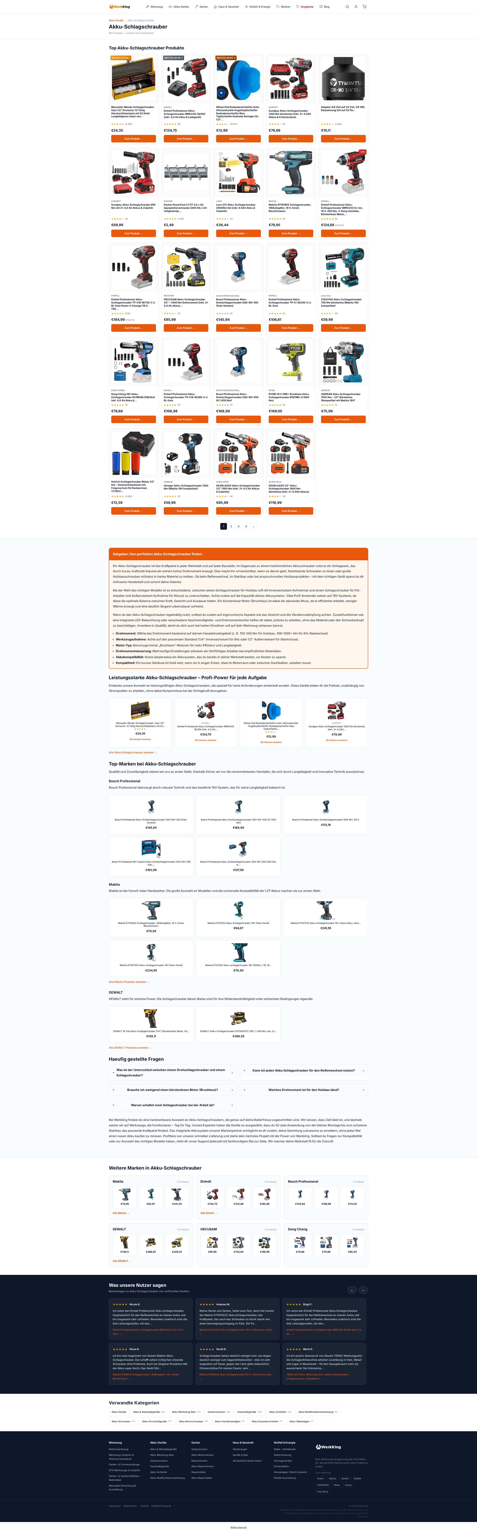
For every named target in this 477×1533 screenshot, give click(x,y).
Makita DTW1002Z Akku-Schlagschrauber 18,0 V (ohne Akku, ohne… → (237, 1331)
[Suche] (347, 6)
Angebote (307, 6)
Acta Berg (322, 1491)
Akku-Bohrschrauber (193, 1421)
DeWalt (357, 1478)
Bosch (320, 1478)
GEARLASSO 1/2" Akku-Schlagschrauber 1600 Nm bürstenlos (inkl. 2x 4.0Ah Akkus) (289, 488)
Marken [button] (285, 6)
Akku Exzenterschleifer (267, 1421)
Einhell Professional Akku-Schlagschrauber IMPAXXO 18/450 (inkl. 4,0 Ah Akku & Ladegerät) (184, 114)
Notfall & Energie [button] (259, 6)
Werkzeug (115, 1442)
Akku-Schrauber (123, 1421)
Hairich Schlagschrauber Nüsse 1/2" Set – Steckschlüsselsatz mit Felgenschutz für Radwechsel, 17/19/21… (132, 486)
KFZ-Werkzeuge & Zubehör (124, 1470)
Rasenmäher (198, 1472)
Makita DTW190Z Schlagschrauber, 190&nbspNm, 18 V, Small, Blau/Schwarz (290, 207)
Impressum (115, 1505)
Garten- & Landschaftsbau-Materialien (124, 1477)
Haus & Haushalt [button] (228, 6)
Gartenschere (199, 1449)
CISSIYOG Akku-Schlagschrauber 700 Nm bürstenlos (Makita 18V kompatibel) (341, 302)
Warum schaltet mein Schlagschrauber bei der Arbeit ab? (172, 1105)
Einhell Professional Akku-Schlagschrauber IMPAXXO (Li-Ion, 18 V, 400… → (148, 1331)
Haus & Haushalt (243, 1442)
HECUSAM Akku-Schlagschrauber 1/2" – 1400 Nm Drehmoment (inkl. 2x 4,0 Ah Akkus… (186, 302)
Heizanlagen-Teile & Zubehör (290, 1472)
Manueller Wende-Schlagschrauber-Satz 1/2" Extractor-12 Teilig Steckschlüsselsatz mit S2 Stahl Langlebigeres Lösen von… (133, 111)
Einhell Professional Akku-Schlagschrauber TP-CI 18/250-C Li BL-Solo (290, 302)
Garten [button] (204, 6)
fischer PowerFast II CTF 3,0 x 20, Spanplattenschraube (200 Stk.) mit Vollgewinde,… (185, 207)
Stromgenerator (283, 1460)
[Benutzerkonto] (356, 6)
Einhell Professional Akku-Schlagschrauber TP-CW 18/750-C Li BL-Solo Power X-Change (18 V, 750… (133, 304)
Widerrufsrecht (238, 1527)
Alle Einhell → (208, 1212)
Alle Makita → (121, 1212)
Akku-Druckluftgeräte (157, 1421)
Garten (195, 1442)
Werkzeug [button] (156, 6)
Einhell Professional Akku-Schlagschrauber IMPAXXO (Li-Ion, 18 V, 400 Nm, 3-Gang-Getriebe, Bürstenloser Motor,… (342, 209)
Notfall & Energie (284, 1442)
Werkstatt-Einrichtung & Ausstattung (122, 1487)
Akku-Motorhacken (202, 1454)
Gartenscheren (219, 1411)
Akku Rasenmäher (201, 1477)
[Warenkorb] (364, 6)
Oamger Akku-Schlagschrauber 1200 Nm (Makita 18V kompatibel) (186, 487)
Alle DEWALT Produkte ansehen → (130, 1047)
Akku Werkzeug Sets (186, 1411)
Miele (337, 1485)
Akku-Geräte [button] (181, 6)
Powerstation (281, 1466)
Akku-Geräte (116, 20)
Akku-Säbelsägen (302, 1421)
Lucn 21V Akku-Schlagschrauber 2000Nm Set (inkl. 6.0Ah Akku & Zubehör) (235, 207)
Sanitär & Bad (240, 1454)
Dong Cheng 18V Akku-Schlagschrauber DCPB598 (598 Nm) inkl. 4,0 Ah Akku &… (133, 397)
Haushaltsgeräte (249, 1411)
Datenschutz (130, 1505)
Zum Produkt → (133, 138)
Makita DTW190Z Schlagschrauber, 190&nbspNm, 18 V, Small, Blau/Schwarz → (146, 1376)
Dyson (348, 1485)
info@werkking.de (161, 1505)
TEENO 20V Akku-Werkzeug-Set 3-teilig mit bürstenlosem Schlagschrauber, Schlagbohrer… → (317, 1376)
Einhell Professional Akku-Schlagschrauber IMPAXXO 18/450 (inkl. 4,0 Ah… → (323, 1331)
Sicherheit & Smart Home (247, 1460)
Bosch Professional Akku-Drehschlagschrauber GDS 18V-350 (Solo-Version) (237, 302)
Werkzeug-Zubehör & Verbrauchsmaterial (121, 1456)
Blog (327, 6)
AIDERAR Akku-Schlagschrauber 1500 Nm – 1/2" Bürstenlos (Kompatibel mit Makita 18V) (341, 397)
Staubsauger (240, 1449)
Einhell (345, 1478)
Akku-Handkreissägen (230, 1421)
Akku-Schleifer (280, 1411)
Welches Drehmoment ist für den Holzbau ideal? (303, 1090)
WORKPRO (323, 1485)
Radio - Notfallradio (285, 1449)
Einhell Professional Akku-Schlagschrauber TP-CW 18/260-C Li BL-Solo (186, 397)
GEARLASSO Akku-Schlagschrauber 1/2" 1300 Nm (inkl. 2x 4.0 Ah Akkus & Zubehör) (238, 488)
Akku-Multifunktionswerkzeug (318, 1411)
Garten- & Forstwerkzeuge (124, 1464)
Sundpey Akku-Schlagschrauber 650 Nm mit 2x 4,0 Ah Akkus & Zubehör (133, 206)
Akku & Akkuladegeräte (149, 1411)
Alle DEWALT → (122, 1260)
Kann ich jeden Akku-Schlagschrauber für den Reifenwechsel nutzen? (304, 1070)
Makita (332, 1478)
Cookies (144, 1505)
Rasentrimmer (199, 1460)
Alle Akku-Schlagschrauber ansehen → (133, 752)
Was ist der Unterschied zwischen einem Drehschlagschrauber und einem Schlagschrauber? (170, 1072)
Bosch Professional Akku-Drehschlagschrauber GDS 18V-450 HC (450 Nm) (237, 397)
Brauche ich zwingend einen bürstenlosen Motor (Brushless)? (172, 1090)
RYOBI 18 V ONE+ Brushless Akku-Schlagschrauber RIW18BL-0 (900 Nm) (289, 397)
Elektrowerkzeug (118, 1449)
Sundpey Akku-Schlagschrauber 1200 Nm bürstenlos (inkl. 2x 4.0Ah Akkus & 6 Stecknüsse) (290, 114)
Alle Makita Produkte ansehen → (129, 981)
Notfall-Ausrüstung (285, 1477)
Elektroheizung (282, 1454)
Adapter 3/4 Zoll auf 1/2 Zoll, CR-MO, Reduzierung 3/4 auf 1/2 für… (343, 108)
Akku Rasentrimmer (202, 1466)
